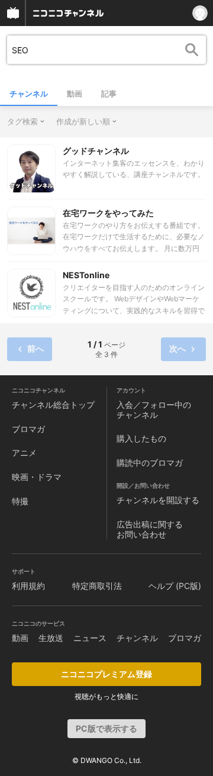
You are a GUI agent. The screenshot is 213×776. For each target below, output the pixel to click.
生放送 (50, 638)
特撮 (20, 501)
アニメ (24, 452)
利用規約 (28, 586)
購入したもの (141, 438)
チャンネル (28, 93)
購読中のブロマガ (150, 463)
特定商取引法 (97, 586)
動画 (74, 93)
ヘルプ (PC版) (175, 586)
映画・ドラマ (37, 477)
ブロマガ (28, 429)
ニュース (89, 638)
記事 (109, 93)
